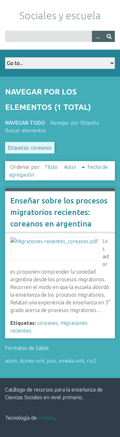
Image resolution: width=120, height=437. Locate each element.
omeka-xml (71, 361)
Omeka (46, 418)
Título (51, 167)
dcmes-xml (32, 361)
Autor (71, 167)
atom (11, 361)
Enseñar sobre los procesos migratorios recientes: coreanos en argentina (59, 212)
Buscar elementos (25, 130)
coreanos (47, 323)
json (51, 361)
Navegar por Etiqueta (74, 123)
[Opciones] (97, 36)
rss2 (91, 361)
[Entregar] (109, 36)
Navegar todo (25, 123)
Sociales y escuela (60, 15)
